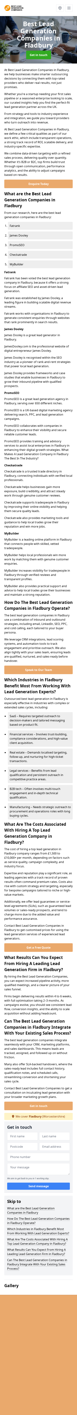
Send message (38, 1186)
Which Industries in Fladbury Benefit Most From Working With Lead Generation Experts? (38, 1231)
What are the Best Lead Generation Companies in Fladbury (31, 1210)
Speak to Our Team (38, 670)
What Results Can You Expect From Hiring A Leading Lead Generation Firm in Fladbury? (36, 1252)
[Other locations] (60, 8)
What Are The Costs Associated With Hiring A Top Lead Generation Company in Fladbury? (37, 1241)
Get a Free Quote (38, 948)
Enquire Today (38, 184)
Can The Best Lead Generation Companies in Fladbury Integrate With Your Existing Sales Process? (37, 1264)
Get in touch (38, 55)
